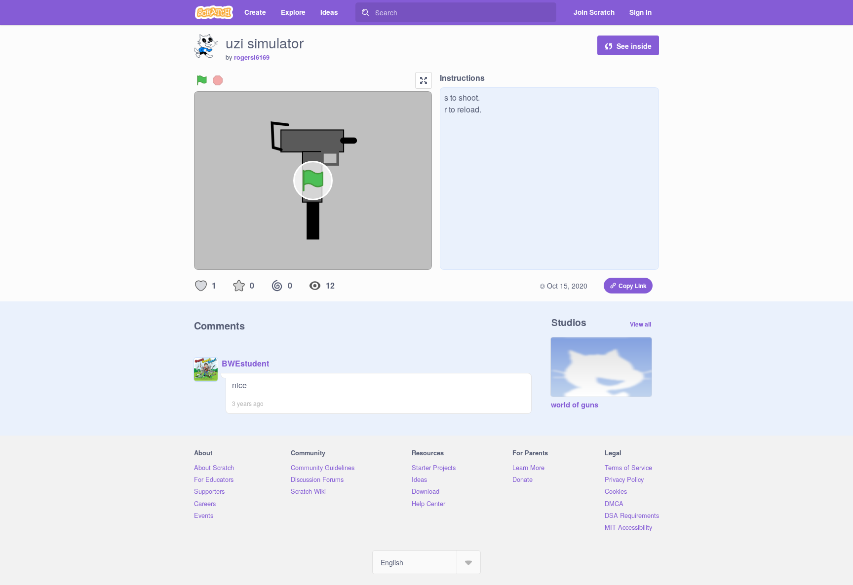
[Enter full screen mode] (423, 80)
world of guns (574, 405)
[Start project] (202, 80)
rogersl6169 (252, 57)
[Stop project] (218, 80)
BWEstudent (245, 363)
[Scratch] (214, 12)
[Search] (365, 12)
